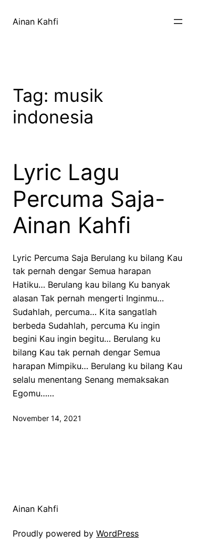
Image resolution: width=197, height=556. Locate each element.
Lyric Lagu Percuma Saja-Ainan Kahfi (89, 198)
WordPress (117, 533)
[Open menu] (178, 21)
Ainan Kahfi (35, 21)
